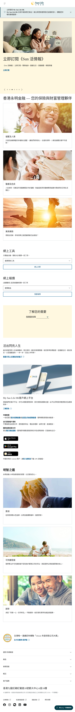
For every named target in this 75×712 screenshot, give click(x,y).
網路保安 (34, 700)
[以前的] (4, 89)
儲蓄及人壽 (10, 137)
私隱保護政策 (20, 700)
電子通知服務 (11, 430)
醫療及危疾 (10, 184)
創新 (7, 609)
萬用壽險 (9, 231)
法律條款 (6, 700)
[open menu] (4, 3)
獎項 (7, 511)
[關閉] (71, 12)
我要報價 (37, 294)
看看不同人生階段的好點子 (12, 357)
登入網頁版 (27, 459)
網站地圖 (47, 699)
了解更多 (6, 408)
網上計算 (37, 267)
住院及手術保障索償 (29, 417)
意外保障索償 (15, 417)
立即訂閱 (6, 70)
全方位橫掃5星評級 (20, 640)
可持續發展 (10, 560)
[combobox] (37, 260)
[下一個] (21, 89)
